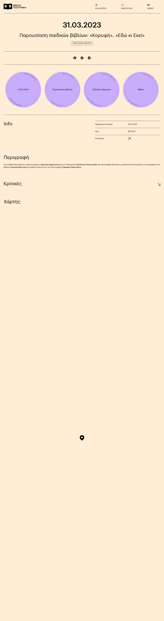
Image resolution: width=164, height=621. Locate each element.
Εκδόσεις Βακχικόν (101, 90)
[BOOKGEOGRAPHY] (15, 7)
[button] (82, 438)
